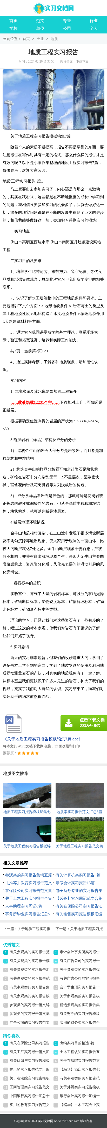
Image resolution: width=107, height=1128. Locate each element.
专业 (67, 20)
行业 (94, 20)
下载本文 (82, 61)
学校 (13, 28)
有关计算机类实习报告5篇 (78, 875)
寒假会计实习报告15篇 (75, 883)
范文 (40, 20)
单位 (40, 28)
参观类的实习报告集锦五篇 (28, 875)
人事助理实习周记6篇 (23, 906)
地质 (54, 39)
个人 (94, 28)
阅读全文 (66, 61)
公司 (67, 28)
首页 (13, 20)
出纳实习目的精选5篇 (77, 1043)
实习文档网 (45, 1121)
